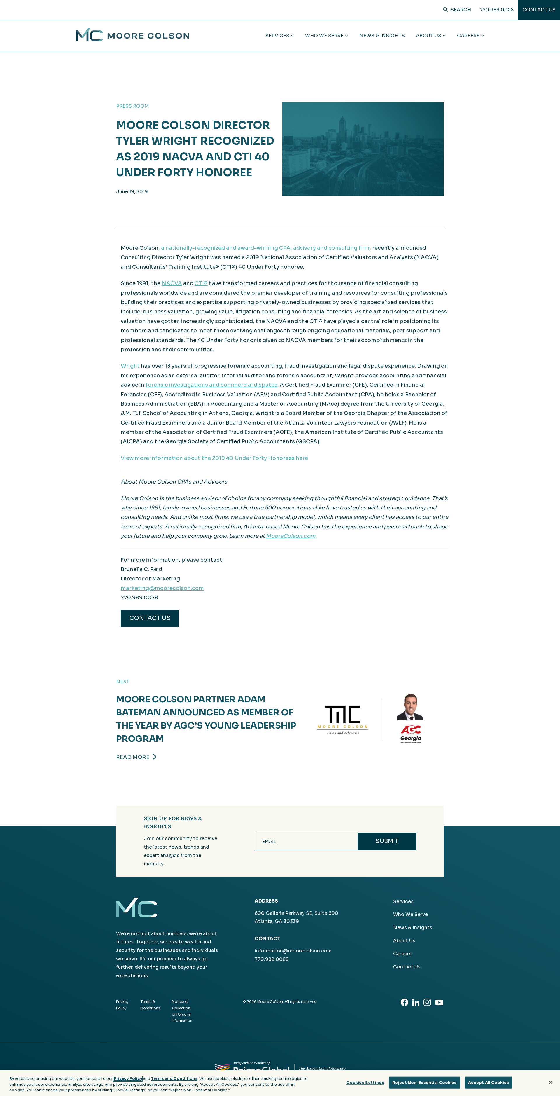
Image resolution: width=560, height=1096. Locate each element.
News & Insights (382, 36)
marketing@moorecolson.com (162, 588)
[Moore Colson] (132, 39)
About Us (404, 941)
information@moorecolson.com (293, 951)
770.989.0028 (497, 10)
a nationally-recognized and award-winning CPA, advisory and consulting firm (265, 248)
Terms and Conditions (174, 1078)
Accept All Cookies (488, 1082)
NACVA (172, 283)
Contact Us (539, 10)
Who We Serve (410, 914)
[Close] (550, 1082)
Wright (130, 366)
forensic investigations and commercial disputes (211, 385)
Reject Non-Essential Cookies (424, 1082)
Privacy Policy (128, 1078)
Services (403, 901)
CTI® (201, 283)
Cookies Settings (365, 1082)
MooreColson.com (290, 536)
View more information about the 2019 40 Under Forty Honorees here (214, 458)
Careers (402, 954)
